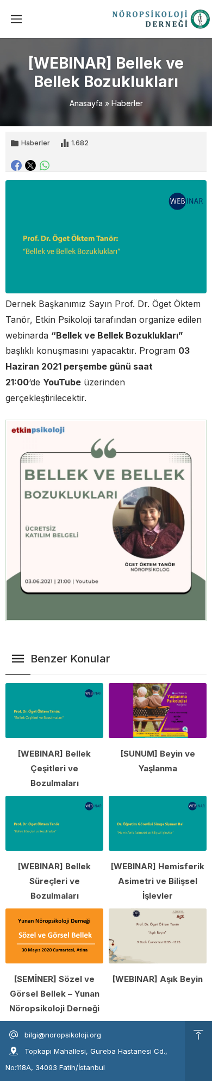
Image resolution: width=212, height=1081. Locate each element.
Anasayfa (86, 103)
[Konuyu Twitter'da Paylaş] (30, 165)
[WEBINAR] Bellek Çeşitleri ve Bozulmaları (54, 768)
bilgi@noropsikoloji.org (62, 1034)
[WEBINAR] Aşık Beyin (158, 979)
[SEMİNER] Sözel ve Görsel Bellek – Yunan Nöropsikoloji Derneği (54, 994)
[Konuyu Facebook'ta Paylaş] (16, 165)
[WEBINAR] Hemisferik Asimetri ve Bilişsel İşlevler (157, 881)
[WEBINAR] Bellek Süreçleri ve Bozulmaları (54, 881)
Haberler (127, 103)
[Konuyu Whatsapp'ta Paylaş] (44, 165)
